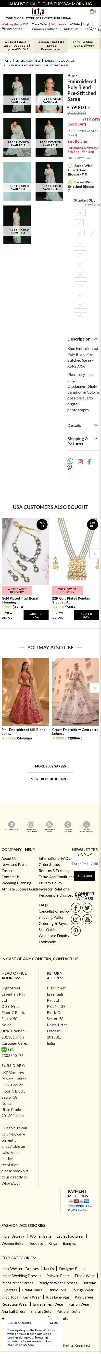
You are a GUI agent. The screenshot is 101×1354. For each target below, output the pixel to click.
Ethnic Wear (85, 1275)
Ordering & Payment (55, 923)
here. (31, 1345)
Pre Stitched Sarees (17, 1283)
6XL (80, 295)
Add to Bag (36, 615)
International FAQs (54, 858)
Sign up (6, 28)
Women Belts (12, 1243)
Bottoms (89, 1283)
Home (7, 60)
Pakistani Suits (68, 1311)
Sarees (49, 60)
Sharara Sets (41, 1311)
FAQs (43, 905)
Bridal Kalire (32, 1290)
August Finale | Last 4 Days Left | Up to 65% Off (16, 45)
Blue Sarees (67, 60)
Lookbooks (48, 942)
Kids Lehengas (58, 1297)
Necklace (35, 1243)
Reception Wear (14, 1304)
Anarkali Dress (13, 1311)
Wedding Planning (16, 883)
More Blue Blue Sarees (50, 779)
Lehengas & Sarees (28, 60)
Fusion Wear (79, 1304)
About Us (8, 858)
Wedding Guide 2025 (15, 24)
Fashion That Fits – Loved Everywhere (50, 45)
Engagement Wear (48, 1304)
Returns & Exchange (55, 870)
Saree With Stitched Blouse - (82, 184)
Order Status (49, 864)
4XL (80, 274)
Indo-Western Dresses (20, 1268)
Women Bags (40, 1236)
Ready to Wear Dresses (57, 1283)
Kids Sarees (84, 1297)
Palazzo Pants (58, 1275)
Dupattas (9, 1290)
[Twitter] (87, 908)
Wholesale (58, 24)
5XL (80, 285)
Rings (53, 1243)
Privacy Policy (50, 883)
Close (54, 1323)
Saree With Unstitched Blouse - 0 (80, 170)
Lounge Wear (83, 1290)
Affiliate (75, 24)
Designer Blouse (72, 1268)
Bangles (69, 1243)
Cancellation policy (54, 911)
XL (79, 243)
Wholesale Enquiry (54, 935)
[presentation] (7, 553)
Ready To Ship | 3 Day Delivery (84, 43)
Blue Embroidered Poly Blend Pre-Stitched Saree (36, 65)
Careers (7, 870)
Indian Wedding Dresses (21, 1275)
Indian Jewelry (13, 1236)
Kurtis (49, 1268)
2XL (80, 254)
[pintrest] (76, 931)
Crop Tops (9, 1297)
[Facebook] (76, 908)
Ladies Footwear (70, 1236)
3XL (80, 264)
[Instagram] (76, 919)
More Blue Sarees (50, 766)
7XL (80, 305)
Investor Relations (54, 889)
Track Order (40, 24)
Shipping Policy (51, 917)
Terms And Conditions (56, 877)
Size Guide (92, 204)
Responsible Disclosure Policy (63, 895)
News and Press (14, 864)
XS (80, 212)
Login (86, 24)
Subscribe (84, 876)
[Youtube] (87, 919)
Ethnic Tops (57, 1290)
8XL (80, 315)
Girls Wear (32, 1297)
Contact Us (10, 877)
